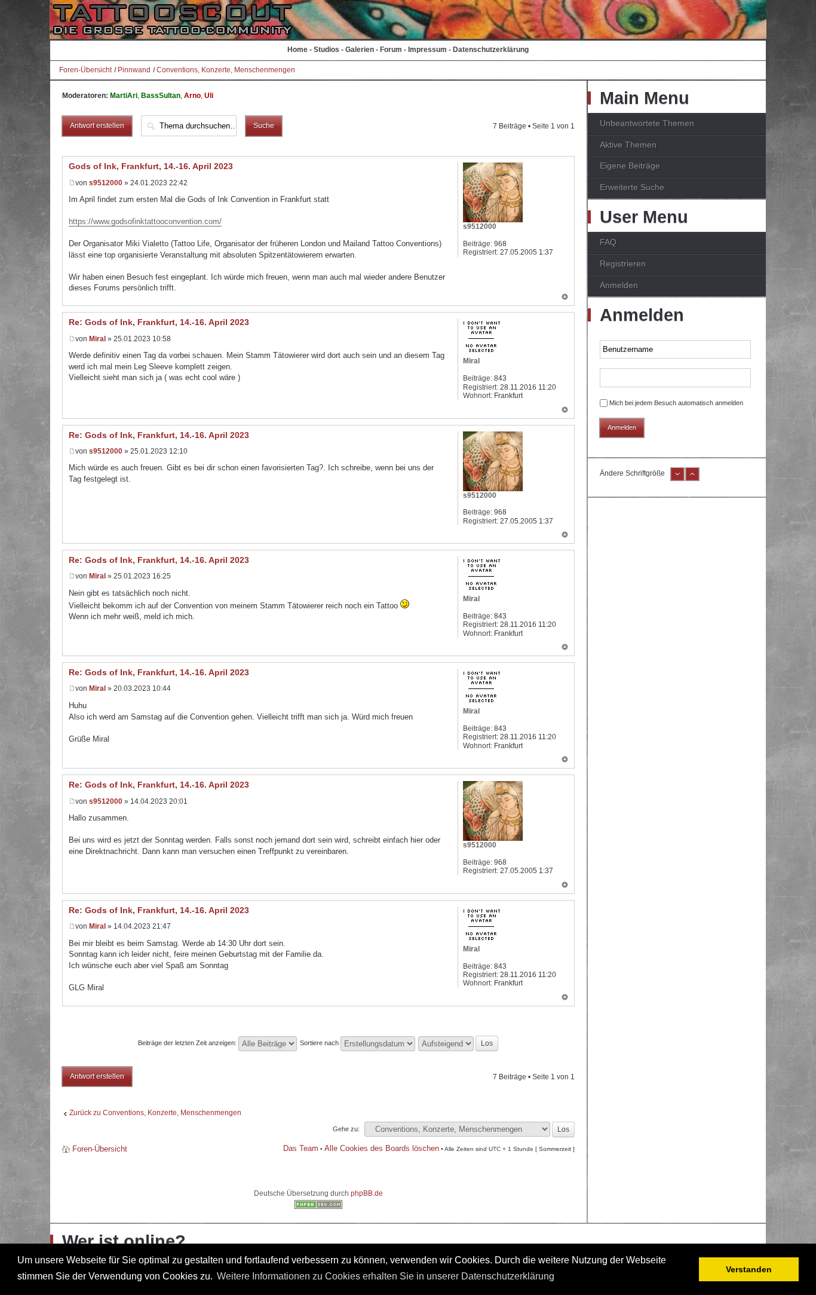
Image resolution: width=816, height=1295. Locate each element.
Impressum (427, 49)
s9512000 (105, 183)
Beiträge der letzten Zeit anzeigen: (188, 1042)
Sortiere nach (320, 1042)
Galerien (359, 49)
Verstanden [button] (749, 1269)
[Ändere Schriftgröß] (692, 478)
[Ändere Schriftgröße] (677, 478)
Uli (208, 95)
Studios (326, 49)
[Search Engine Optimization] (318, 1206)
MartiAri (123, 95)
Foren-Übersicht (85, 70)
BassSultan (160, 95)
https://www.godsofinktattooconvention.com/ (145, 221)
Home (297, 49)
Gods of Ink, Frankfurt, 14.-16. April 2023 (151, 166)
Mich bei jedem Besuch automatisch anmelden (676, 402)
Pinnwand (134, 70)
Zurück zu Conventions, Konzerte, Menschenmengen (155, 1113)
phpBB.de (367, 1193)
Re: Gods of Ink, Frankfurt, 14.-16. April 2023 (159, 322)
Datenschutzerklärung (491, 49)
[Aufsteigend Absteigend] (458, 1042)
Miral (97, 339)
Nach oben (565, 297)
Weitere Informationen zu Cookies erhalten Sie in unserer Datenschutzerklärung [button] (385, 1276)
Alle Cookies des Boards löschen (381, 1148)
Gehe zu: (346, 1128)
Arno (192, 95)
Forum (391, 49)
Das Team (300, 1148)
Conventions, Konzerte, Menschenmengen (226, 70)
